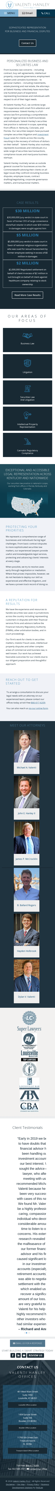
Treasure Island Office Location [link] (27, 1451)
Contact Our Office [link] (38, 1468)
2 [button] (26, 1332)
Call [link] (47, 13)
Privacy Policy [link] (33, 1484)
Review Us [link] (35, 1355)
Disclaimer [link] (10, 1484)
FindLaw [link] (39, 1487)
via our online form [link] (38, 708)
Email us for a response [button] (29, 1343)
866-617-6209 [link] (38, 702)
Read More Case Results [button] (27, 295)
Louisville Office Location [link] (28, 1405)
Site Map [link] (21, 1484)
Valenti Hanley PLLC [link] (21, 1481)
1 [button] (24, 1332)
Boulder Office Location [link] (27, 1428)
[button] (12, 1355)
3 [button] (28, 1332)
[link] (27, 5)
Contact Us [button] (27, 43)
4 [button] (29, 1332)
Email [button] (29, 13)
